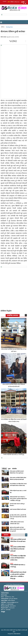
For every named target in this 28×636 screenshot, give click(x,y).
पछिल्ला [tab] (4, 469)
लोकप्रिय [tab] (14, 469)
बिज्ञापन (19, 630)
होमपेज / (3, 27)
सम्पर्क (23, 630)
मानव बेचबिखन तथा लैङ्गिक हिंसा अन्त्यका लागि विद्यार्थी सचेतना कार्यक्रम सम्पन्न (13, 420)
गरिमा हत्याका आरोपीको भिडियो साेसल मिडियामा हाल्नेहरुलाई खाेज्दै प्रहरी (13, 385)
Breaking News (9, 27)
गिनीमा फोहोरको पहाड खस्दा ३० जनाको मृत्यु (13, 454)
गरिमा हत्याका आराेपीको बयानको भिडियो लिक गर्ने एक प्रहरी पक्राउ (13, 350)
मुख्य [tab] (9, 469)
